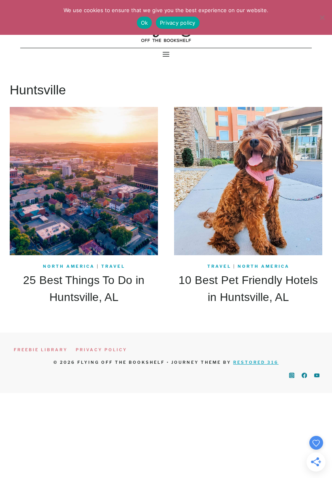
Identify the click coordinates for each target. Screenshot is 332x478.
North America (69, 266)
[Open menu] (166, 54)
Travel (113, 266)
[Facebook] (304, 375)
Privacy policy (178, 22)
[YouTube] (316, 375)
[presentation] (84, 181)
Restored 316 (256, 362)
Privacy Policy (101, 349)
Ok (144, 22)
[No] (322, 17)
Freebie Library (41, 349)
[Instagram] (291, 375)
